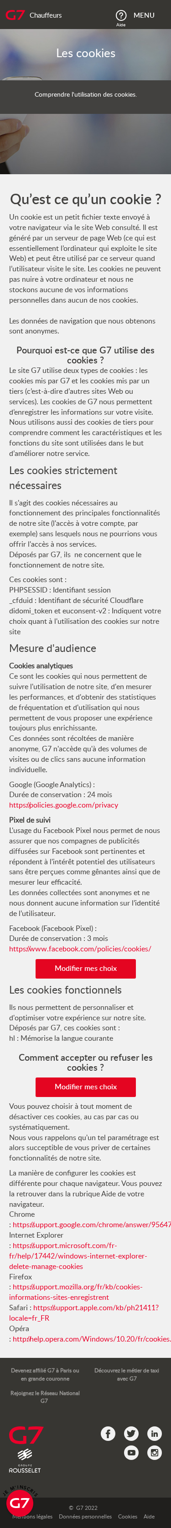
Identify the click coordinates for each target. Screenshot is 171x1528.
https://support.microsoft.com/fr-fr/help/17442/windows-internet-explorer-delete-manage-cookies (78, 1256)
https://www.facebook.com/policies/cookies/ (80, 949)
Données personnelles (85, 1516)
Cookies (127, 1516)
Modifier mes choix (86, 968)
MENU (144, 15)
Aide (149, 1516)
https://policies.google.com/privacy (63, 805)
